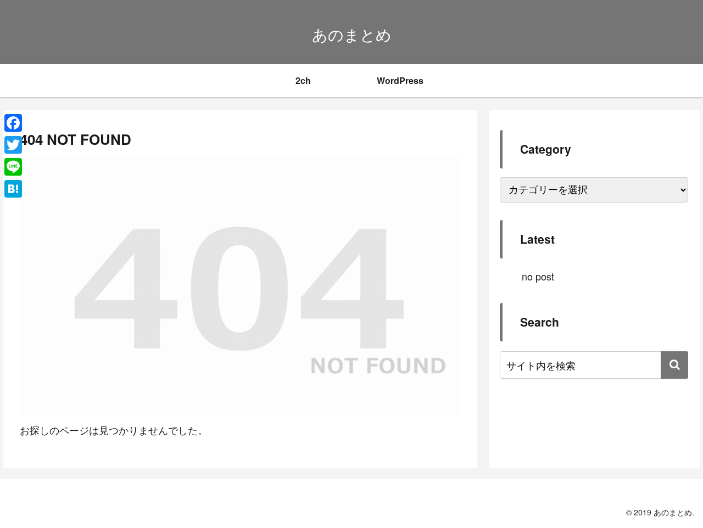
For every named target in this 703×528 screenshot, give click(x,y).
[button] (674, 365)
